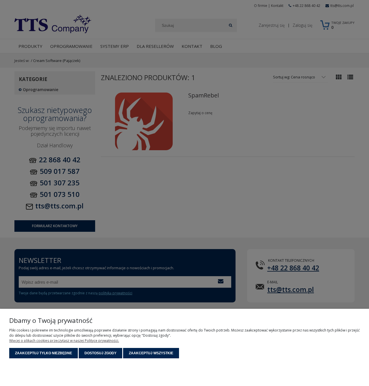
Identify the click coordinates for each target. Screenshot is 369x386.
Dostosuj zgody (100, 353)
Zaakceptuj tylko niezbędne (43, 353)
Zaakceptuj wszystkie (151, 353)
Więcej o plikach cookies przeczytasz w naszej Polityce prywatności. (64, 340)
